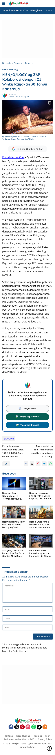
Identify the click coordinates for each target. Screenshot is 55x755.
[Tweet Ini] (32, 463)
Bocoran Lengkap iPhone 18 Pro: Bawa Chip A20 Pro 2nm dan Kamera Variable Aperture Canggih (40, 496)
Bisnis (5, 69)
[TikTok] (39, 727)
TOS (32, 739)
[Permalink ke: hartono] (4, 95)
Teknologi (13, 69)
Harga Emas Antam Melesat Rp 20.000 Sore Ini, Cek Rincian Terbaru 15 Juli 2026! (39, 524)
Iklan (47, 735)
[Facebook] (11, 727)
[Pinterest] (22, 727)
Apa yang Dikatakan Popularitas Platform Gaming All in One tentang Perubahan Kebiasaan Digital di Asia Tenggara (13, 553)
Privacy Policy (45, 739)
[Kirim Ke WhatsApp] (50, 463)
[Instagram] (28, 727)
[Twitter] (16, 727)
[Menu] (4, 3)
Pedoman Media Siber (15, 739)
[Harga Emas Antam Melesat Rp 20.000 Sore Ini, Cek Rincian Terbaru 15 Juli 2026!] (41, 512)
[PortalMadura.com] (18, 3)
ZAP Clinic (9, 438)
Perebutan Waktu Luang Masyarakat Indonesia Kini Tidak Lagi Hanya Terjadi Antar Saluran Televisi (40, 553)
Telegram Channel (29, 425)
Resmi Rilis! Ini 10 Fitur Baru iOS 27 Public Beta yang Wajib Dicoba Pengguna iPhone (13, 524)
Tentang (9, 735)
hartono (12, 94)
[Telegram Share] (44, 463)
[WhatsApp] (33, 727)
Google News (29, 408)
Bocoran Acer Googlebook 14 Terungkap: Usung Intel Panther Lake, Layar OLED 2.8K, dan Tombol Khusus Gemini (13, 496)
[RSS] (44, 727)
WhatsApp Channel (29, 416)
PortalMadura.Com (13, 157)
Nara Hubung (23, 735)
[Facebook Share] (26, 463)
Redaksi (37, 735)
